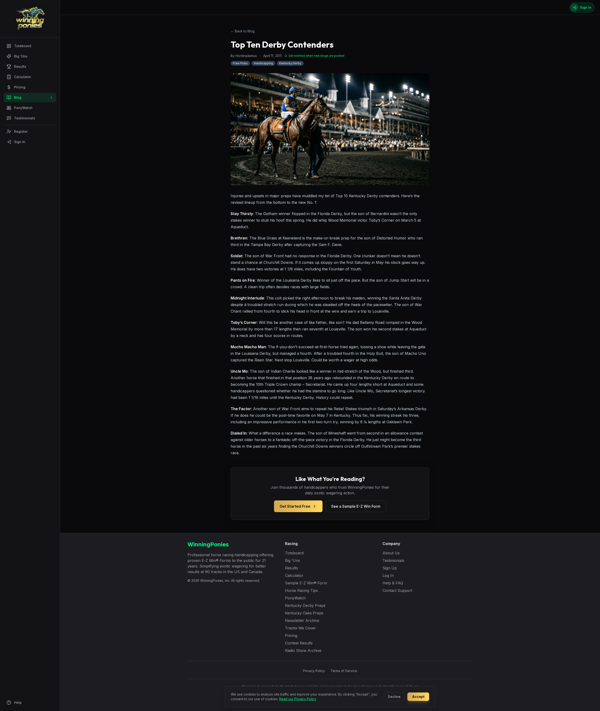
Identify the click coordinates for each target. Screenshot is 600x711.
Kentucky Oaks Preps (304, 613)
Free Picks (240, 63)
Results (20, 66)
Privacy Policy (314, 671)
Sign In (19, 142)
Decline (394, 697)
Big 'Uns (20, 56)
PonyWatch (23, 108)
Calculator (22, 77)
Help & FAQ (392, 583)
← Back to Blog (243, 31)
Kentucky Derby (290, 63)
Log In (388, 575)
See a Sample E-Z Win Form (355, 506)
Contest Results (299, 643)
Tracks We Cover (300, 628)
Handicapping (263, 63)
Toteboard (22, 46)
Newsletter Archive (302, 620)
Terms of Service (343, 671)
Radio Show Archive (303, 650)
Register (21, 131)
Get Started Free (295, 506)
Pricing (19, 87)
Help (18, 702)
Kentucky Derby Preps (305, 605)
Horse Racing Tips (301, 590)
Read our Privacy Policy (297, 699)
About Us (391, 553)
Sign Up (389, 568)
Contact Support (397, 590)
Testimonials (24, 118)
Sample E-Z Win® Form (306, 583)
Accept (418, 697)
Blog (17, 97)
